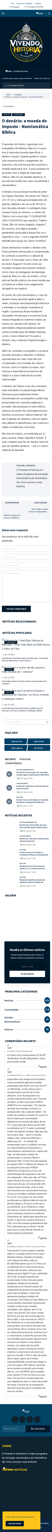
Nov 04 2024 (10, 655)
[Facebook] (16, 106)
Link (12, 4)
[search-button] (49, 13)
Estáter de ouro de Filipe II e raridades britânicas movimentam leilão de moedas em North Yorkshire (32, 802)
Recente (10, 759)
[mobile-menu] (3, 13)
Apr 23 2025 (9, 705)
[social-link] (15, 741)
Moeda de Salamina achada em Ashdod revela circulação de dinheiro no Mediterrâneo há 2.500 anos (34, 883)
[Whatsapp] (33, 106)
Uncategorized (22, 783)
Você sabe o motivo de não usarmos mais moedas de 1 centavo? (24, 682)
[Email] (39, 106)
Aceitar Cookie (14, 1523)
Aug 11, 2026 (31, 872)
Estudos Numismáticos (25, 770)
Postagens (18, 95)
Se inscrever (27, 974)
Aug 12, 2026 (28, 806)
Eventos (8, 1029)
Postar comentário (16, 609)
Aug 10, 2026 (31, 886)
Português (15, 7)
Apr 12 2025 (9, 678)
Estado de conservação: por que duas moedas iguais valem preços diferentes (32, 773)
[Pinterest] (23, 106)
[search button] (47, 722)
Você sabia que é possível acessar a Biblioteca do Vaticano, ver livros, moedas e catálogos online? (22, 709)
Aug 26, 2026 (28, 778)
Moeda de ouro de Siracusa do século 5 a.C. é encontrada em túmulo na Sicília (32, 868)
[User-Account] (39, 13)
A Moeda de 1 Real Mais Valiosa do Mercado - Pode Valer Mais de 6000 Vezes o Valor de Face (25, 659)
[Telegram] (36, 106)
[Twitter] (26, 106)
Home (8, 95)
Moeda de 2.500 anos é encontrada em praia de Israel (32, 787)
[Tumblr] (43, 106)
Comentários (13, 763)
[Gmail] (29, 106)
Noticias (6, 114)
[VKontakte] (46, 106)
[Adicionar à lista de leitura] (3, 137)
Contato (38, 4)
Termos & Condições (24, 4)
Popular (24, 759)
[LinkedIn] (20, 106)
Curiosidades (18, 114)
